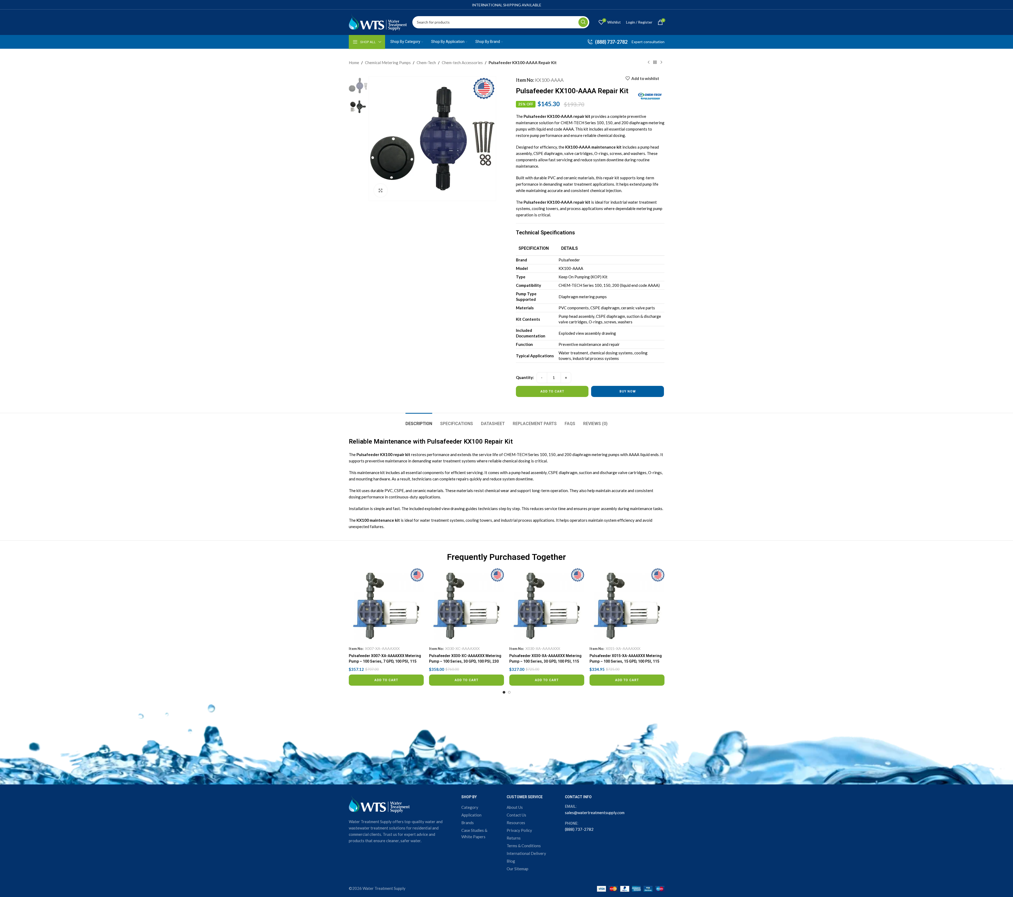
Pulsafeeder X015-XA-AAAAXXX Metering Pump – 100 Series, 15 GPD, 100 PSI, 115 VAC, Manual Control (626, 661)
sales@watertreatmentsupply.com (594, 812)
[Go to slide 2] (509, 692)
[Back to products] (655, 62)
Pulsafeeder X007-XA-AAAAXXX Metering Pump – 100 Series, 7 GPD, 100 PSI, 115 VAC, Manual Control (385, 661)
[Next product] (661, 62)
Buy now (627, 391)
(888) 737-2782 (579, 829)
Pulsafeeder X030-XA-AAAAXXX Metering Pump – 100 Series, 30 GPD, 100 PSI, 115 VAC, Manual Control (545, 661)
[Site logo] (378, 21)
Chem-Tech (426, 62)
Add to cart (552, 391)
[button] (386, 680)
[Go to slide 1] (504, 692)
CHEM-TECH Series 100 (525, 454)
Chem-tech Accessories (462, 62)
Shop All (368, 42)
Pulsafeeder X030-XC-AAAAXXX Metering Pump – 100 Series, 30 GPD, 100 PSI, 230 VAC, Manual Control (465, 661)
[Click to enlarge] (380, 190)
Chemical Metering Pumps (388, 62)
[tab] (418, 421)
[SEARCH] (583, 22)
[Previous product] (648, 62)
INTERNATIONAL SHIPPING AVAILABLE (506, 5)
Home (354, 62)
